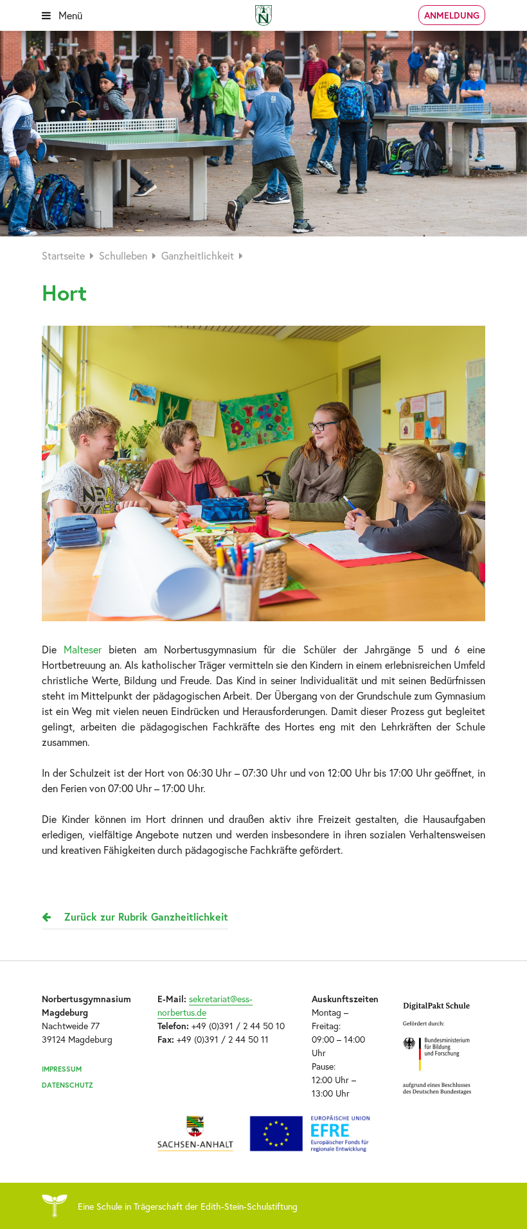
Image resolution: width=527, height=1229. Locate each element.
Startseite (63, 255)
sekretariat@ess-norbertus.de (205, 1005)
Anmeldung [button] (451, 15)
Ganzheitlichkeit (197, 255)
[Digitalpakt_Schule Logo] (263, 1133)
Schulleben (123, 255)
